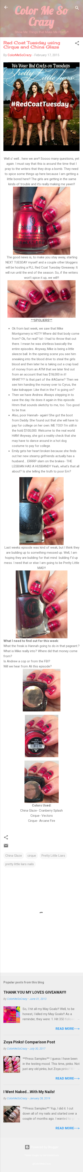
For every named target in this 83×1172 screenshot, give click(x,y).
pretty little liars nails (19, 864)
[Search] (77, 8)
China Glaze (13, 856)
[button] (77, 44)
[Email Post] (6, 847)
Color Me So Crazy (41, 15)
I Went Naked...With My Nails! (29, 1092)
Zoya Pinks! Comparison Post (29, 1042)
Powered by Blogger (44, 1147)
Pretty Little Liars (53, 856)
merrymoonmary (51, 1155)
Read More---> (68, 1029)
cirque (31, 856)
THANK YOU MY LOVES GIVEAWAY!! (34, 992)
